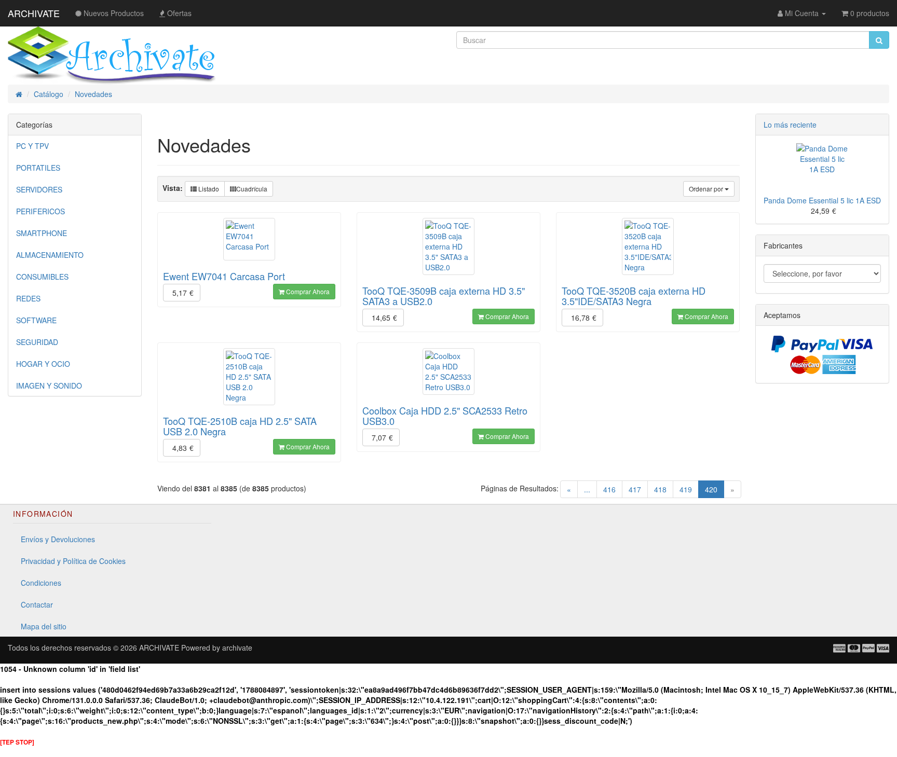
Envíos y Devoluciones (58, 539)
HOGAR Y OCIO (43, 364)
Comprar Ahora (307, 291)
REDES (28, 298)
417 (635, 489)
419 (685, 489)
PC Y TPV (32, 146)
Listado (208, 188)
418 (660, 489)
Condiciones (41, 582)
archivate (237, 647)
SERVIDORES (39, 189)
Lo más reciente (790, 124)
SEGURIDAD (37, 342)
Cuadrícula (251, 188)
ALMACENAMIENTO (50, 255)
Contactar (37, 604)
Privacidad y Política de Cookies (73, 561)
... (587, 489)
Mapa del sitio (43, 626)
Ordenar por (707, 188)
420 (714, 489)
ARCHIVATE (34, 13)
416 (609, 489)
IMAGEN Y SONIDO (49, 385)
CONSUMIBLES (42, 276)
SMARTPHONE (41, 233)
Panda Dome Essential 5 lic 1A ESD (822, 200)
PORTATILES (38, 167)
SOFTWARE (36, 320)
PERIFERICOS (40, 211)
